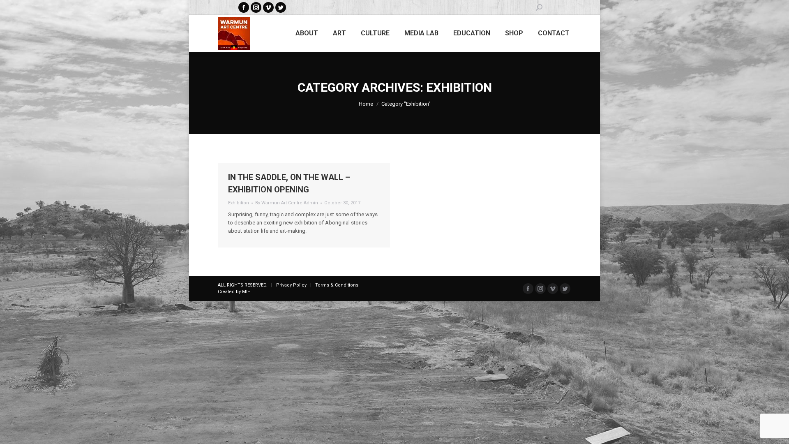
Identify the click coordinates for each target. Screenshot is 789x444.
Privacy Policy (291, 285)
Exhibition (238, 203)
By (286, 203)
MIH (246, 291)
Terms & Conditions (336, 285)
